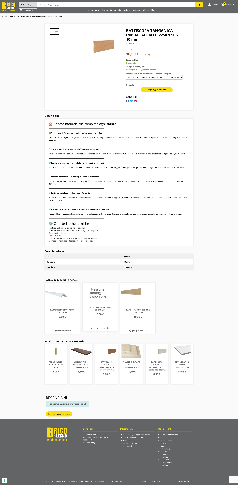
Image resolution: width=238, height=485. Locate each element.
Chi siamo (127, 440)
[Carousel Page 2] (54, 39)
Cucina (105, 10)
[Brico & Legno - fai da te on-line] (57, 434)
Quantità (130, 85)
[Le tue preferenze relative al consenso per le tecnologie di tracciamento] (4, 480)
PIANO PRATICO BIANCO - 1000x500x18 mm (182, 364)
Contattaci (127, 446)
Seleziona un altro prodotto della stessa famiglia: (148, 73)
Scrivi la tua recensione (59, 414)
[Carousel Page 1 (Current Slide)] (54, 31)
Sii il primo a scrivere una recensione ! (67, 404)
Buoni (163, 446)
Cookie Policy (155, 481)
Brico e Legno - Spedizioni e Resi (136, 434)
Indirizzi (163, 443)
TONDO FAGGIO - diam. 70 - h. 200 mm (56, 364)
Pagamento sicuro (130, 443)
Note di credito (167, 440)
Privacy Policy (144, 481)
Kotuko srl (188, 481)
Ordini (163, 437)
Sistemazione (124, 10)
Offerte (145, 10)
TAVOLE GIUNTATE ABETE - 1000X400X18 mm (131, 364)
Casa (97, 10)
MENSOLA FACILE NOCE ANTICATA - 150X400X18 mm (81, 364)
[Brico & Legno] (8, 6)
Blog (153, 10)
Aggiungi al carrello (157, 89)
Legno (90, 10)
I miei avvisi (165, 449)
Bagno (113, 10)
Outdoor (136, 10)
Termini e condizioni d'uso (133, 437)
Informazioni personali (169, 434)
